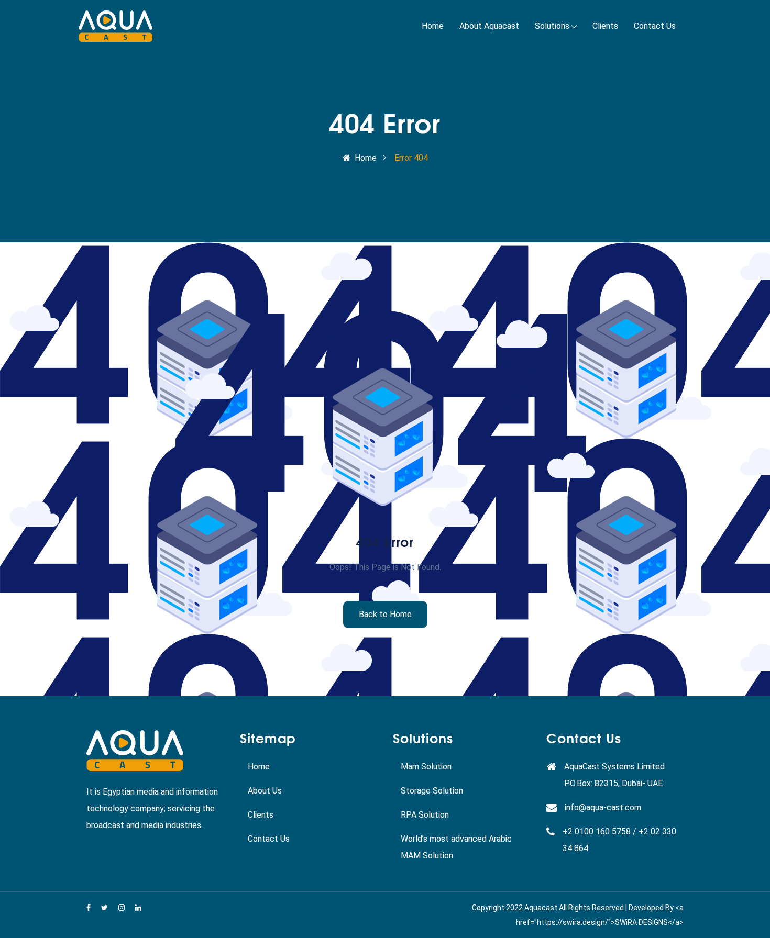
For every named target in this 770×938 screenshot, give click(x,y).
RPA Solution (425, 815)
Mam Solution (426, 767)
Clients (605, 26)
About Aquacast (489, 26)
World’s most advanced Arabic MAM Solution (456, 847)
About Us (265, 791)
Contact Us (655, 26)
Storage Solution (432, 791)
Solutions (552, 26)
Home (433, 26)
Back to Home (385, 614)
